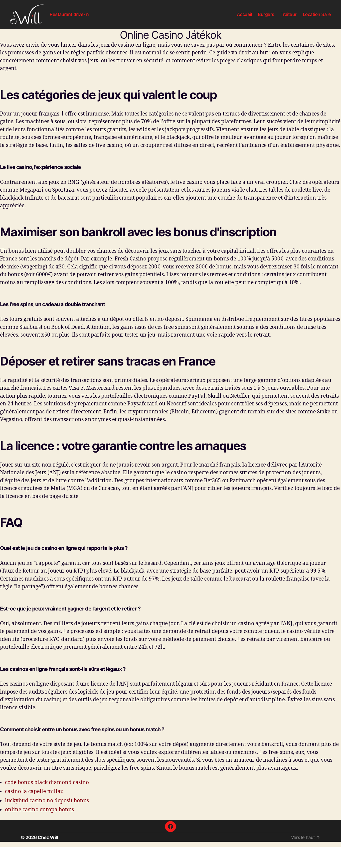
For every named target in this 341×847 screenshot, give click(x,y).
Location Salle (317, 14)
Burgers (266, 14)
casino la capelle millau (34, 791)
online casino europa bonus (39, 809)
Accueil (244, 14)
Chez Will (48, 837)
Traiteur (289, 14)
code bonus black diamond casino (47, 782)
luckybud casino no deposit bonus (47, 800)
